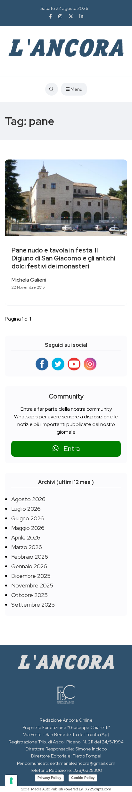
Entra (69, 448)
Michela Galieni (29, 279)
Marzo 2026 (26, 547)
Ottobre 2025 (29, 595)
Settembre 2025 (33, 604)
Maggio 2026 (28, 528)
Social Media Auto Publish (42, 789)
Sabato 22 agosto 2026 (64, 8)
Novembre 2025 (32, 585)
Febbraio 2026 (29, 556)
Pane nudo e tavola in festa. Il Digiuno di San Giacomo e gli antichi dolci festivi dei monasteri (63, 258)
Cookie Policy (83, 777)
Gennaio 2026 (29, 566)
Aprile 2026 (25, 537)
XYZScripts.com (98, 789)
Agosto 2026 (28, 499)
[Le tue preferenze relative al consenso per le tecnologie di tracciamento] (11, 781)
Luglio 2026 (26, 508)
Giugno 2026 (27, 518)
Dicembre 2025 (31, 575)
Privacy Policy (49, 777)
